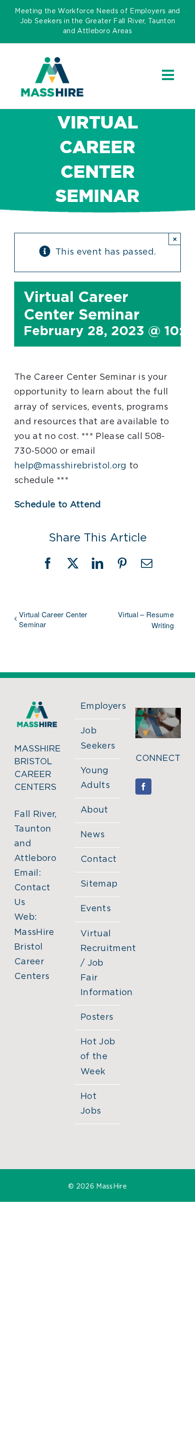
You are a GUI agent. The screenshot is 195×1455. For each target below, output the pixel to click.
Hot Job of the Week (97, 1057)
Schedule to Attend (57, 505)
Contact (97, 859)
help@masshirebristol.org (70, 466)
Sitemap (97, 884)
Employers (97, 706)
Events (95, 909)
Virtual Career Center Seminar (53, 619)
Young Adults (95, 778)
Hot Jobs (90, 1104)
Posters (96, 1017)
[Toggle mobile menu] (169, 75)
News (92, 835)
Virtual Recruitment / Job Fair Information (97, 963)
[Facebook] (143, 786)
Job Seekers (97, 738)
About (94, 810)
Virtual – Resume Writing (146, 619)
